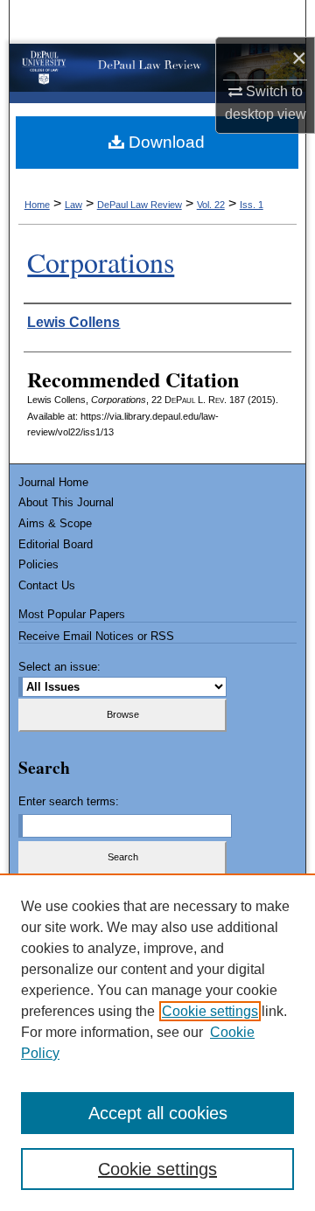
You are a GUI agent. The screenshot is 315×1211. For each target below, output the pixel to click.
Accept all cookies (158, 1113)
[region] (157, 1042)
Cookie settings (210, 1011)
